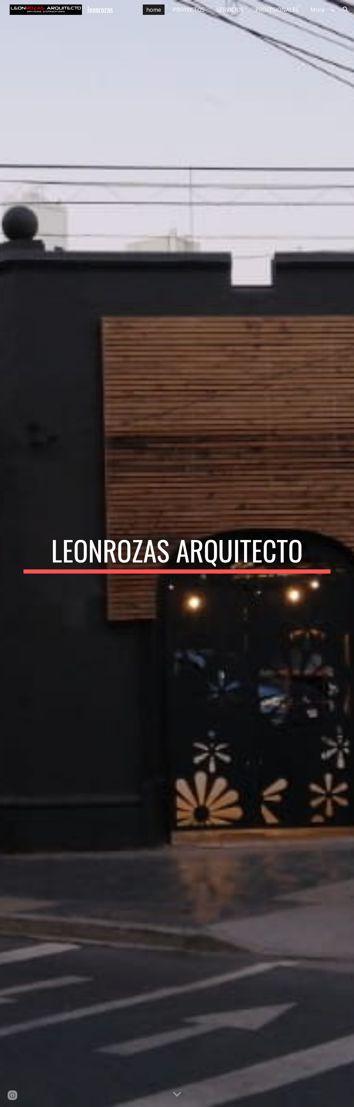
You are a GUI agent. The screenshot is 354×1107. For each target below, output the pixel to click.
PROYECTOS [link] (189, 9)
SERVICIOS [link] (230, 9)
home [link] (153, 9)
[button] (345, 9)
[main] (177, 553)
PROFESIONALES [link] (277, 9)
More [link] (317, 9)
